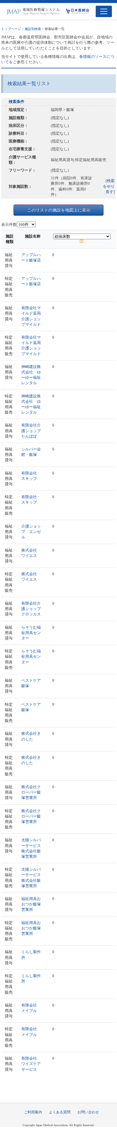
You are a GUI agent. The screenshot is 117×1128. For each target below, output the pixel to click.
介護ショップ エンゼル (31, 531)
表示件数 (9, 224)
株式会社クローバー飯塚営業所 (31, 792)
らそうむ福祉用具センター (31, 632)
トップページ (11, 29)
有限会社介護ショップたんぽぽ (31, 430)
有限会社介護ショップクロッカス (31, 608)
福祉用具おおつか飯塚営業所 (31, 904)
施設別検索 (33, 29)
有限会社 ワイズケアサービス (31, 1063)
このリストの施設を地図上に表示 (58, 210)
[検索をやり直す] (109, 186)
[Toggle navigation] (103, 11)
